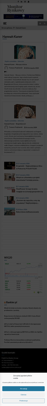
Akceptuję (23, 389)
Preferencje (23, 401)
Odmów (23, 395)
